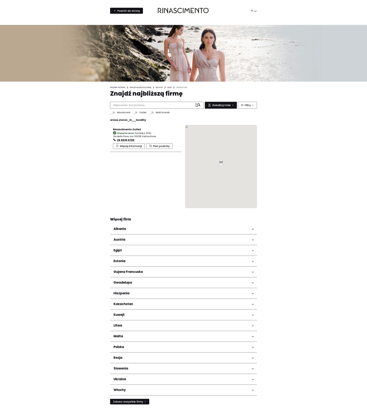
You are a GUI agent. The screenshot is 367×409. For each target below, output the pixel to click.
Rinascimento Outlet (127, 129)
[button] (221, 163)
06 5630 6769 (125, 140)
